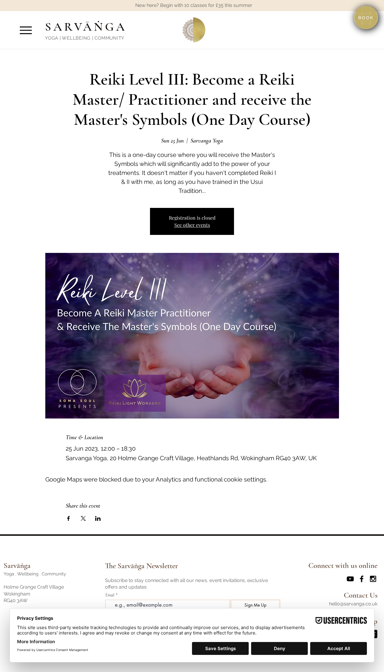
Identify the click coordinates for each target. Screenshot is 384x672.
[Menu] (25, 30)
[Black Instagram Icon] (373, 578)
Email (110, 595)
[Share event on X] (83, 518)
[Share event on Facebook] (68, 518)
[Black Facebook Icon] (361, 578)
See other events (192, 225)
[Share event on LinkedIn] (98, 518)
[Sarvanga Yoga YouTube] (350, 578)
